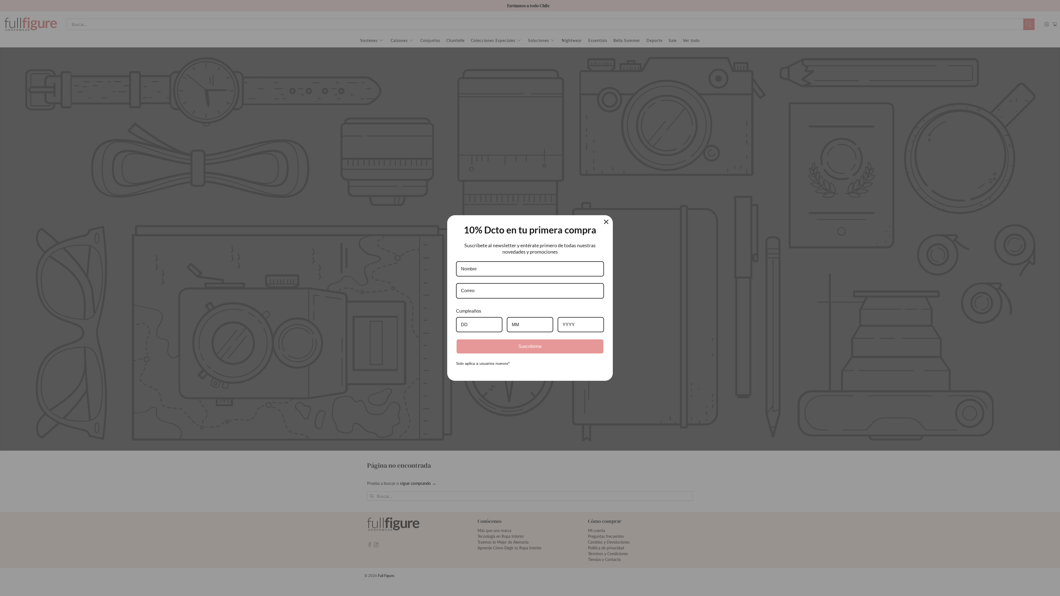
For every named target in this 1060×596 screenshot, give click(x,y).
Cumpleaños (468, 311)
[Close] (606, 221)
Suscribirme (530, 346)
